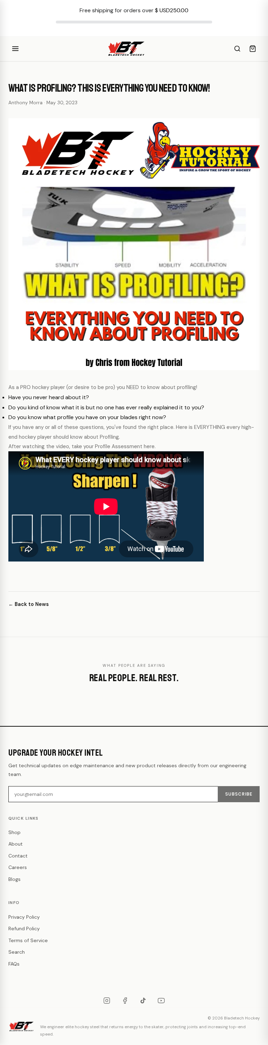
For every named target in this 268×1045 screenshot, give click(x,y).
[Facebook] (125, 1001)
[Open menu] (15, 49)
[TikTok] (143, 1001)
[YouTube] (161, 1001)
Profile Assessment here (125, 446)
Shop (14, 832)
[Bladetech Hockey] (126, 48)
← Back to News (28, 604)
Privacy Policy (24, 917)
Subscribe (238, 794)
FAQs (14, 964)
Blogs (14, 879)
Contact (18, 856)
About (15, 844)
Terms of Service (28, 940)
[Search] (237, 49)
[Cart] (253, 49)
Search (16, 952)
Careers (17, 867)
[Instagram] (107, 1001)
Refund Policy (24, 928)
